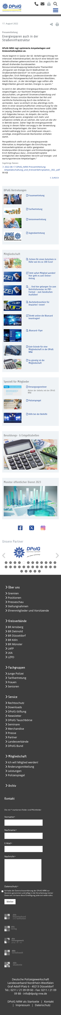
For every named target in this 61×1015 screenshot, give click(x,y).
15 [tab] (15, 567)
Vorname (9, 816)
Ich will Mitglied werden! (23, 762)
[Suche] (54, 4)
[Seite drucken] (57, 24)
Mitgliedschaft (17, 756)
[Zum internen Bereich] (48, 4)
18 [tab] (28, 567)
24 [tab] (55, 567)
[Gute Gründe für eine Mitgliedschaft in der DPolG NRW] (12, 350)
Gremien (13, 593)
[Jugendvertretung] (12, 236)
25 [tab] (21, 571)
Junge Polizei (16, 673)
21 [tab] (41, 567)
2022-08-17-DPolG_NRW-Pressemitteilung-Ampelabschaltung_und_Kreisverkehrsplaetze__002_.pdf (32, 168)
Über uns (14, 587)
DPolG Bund (15, 745)
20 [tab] (37, 567)
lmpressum (23, 1005)
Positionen (14, 597)
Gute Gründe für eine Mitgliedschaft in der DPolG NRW (40, 349)
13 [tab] (6, 567)
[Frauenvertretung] (12, 199)
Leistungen (14, 771)
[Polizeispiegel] (12, 404)
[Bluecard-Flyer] (12, 335)
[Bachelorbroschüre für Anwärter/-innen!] (12, 306)
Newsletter (14, 715)
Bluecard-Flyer (35, 330)
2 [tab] (10, 562)
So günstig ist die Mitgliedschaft (36, 361)
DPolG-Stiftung (17, 711)
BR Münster (15, 644)
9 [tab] (41, 562)
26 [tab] (26, 571)
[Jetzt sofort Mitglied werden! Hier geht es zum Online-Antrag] (12, 277)
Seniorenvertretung (37, 219)
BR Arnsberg (15, 627)
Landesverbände (18, 741)
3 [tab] (15, 562)
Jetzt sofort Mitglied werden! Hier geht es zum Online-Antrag (41, 276)
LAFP (11, 648)
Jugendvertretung (36, 233)
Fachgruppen (16, 667)
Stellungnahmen (18, 606)
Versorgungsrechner (37, 387)
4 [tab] (19, 562)
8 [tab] (37, 562)
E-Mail (8, 843)
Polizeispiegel (34, 400)
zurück (55, 178)
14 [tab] (10, 567)
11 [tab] (50, 562)
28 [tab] (35, 571)
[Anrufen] (35, 4)
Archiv (12, 785)
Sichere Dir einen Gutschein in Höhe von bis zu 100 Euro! (42, 260)
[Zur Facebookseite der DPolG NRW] (19, 528)
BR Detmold (15, 631)
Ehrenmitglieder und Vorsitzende (28, 610)
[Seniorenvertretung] (12, 223)
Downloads (15, 707)
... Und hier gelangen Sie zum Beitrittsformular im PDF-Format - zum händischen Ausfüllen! (42, 290)
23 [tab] (50, 567)
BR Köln (13, 639)
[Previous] (4, 555)
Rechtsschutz (16, 702)
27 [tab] (30, 571)
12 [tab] (55, 562)
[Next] (57, 555)
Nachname (10, 830)
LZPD (11, 657)
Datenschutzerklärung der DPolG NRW (30, 890)
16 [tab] (19, 567)
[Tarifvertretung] (12, 211)
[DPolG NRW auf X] (30, 528)
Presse (12, 733)
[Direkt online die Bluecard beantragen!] (12, 320)
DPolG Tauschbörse (20, 720)
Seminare (14, 724)
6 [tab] (28, 562)
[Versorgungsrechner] (12, 390)
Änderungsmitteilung (21, 766)
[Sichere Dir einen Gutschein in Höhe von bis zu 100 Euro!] (12, 263)
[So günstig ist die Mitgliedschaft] (12, 364)
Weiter (10, 901)
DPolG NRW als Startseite (23, 1001)
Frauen (12, 682)
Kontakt (49, 1001)
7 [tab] (32, 562)
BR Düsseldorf (17, 635)
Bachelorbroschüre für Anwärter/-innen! (38, 303)
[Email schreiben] (41, 4)
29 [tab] (39, 571)
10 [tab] (46, 562)
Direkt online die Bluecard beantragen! (40, 317)
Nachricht (10, 856)
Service (12, 697)
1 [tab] (6, 562)
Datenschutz (11, 886)
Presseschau (16, 602)
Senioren (13, 686)
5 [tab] (24, 562)
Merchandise (16, 728)
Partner (12, 737)
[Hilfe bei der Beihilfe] (12, 418)
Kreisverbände (17, 621)
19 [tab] (32, 567)
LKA (10, 652)
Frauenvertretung (36, 195)
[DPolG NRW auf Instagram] (41, 528)
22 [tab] (46, 567)
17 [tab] (24, 567)
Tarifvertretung (35, 209)
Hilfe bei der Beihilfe (37, 414)
